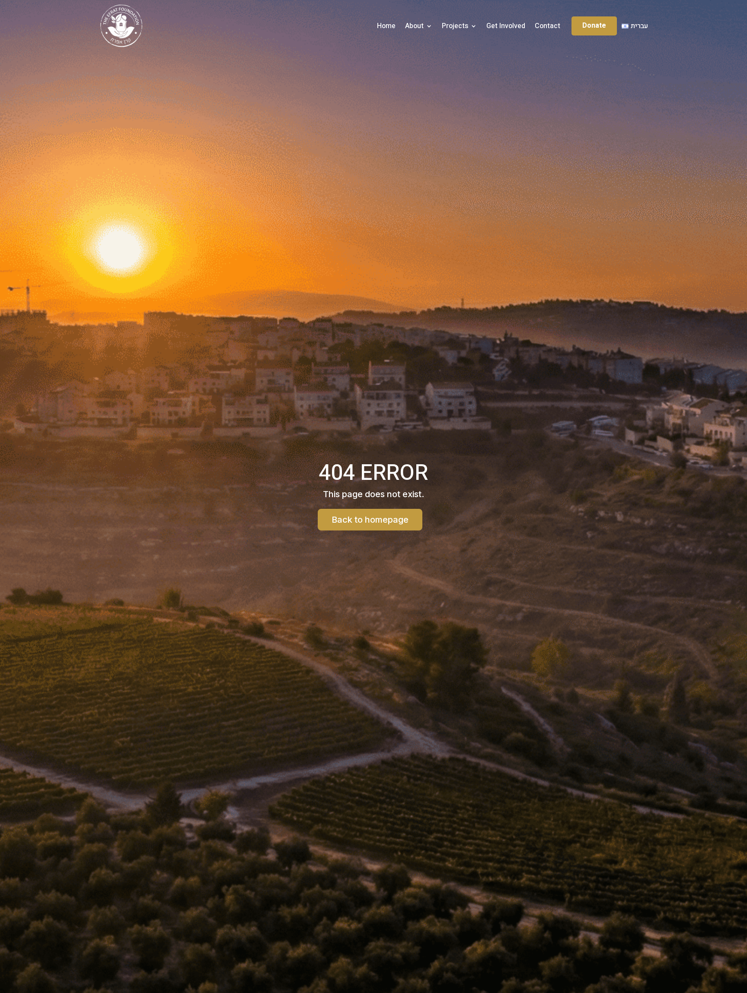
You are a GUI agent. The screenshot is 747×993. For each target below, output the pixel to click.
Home (386, 26)
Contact (547, 26)
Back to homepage (370, 519)
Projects (455, 26)
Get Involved (505, 26)
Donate (594, 25)
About (414, 26)
